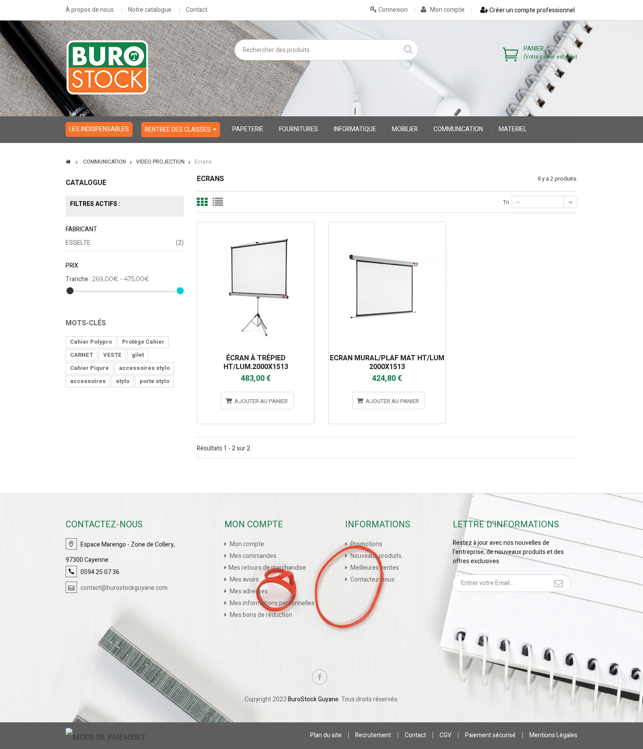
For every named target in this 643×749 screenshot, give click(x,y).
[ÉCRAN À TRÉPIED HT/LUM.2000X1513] (255, 226)
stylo (122, 381)
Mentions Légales (553, 735)
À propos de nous (90, 10)
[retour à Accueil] (68, 162)
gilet (138, 355)
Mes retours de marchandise (267, 567)
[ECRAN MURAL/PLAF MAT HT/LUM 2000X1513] (387, 226)
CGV (445, 735)
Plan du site (326, 735)
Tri (506, 202)
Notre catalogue (149, 10)
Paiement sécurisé (490, 735)
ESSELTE (125, 242)
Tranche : (78, 279)
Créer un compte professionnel (531, 10)
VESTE (112, 355)
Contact (196, 10)
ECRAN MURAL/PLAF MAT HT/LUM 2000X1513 (387, 362)
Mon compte (447, 9)
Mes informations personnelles (271, 603)
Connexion (392, 9)
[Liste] (218, 202)
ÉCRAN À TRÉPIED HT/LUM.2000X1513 (256, 362)
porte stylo (154, 381)
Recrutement (373, 735)
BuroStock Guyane (313, 699)
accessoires (88, 381)
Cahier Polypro (91, 342)
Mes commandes (252, 556)
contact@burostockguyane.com (124, 587)
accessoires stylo (144, 368)
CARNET (81, 355)
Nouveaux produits (375, 556)
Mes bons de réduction (260, 615)
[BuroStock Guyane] (107, 67)
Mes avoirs (243, 579)
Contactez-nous (372, 579)
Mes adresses (248, 591)
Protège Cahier (143, 342)
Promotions (365, 544)
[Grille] (202, 202)
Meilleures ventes (374, 567)
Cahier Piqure (89, 368)
